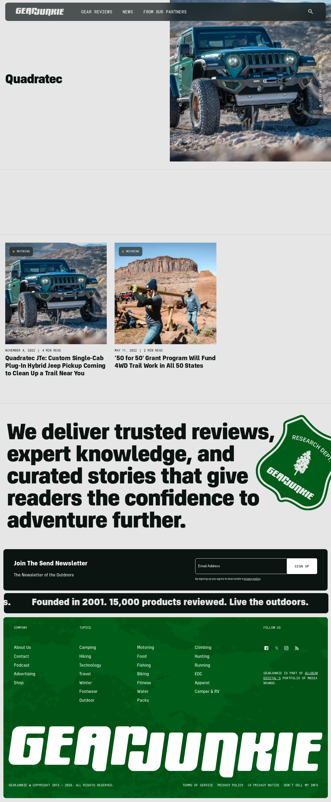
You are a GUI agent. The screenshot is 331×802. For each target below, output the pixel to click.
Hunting (202, 657)
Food (141, 657)
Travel (85, 674)
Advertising (24, 674)
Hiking (85, 657)
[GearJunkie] (40, 12)
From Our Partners (165, 11)
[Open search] (310, 12)
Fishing (143, 666)
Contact (21, 657)
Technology (90, 666)
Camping (87, 648)
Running (202, 666)
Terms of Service (197, 785)
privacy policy (252, 579)
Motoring (23, 251)
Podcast (22, 666)
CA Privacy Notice (263, 785)
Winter (85, 683)
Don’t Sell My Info (301, 785)
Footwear (88, 692)
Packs (143, 701)
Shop (19, 683)
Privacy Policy (230, 785)
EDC (198, 674)
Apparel (202, 683)
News (128, 11)
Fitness (144, 683)
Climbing (203, 648)
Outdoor (86, 701)
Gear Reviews (96, 11)
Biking (143, 674)
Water (142, 692)
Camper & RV (207, 692)
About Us (22, 648)
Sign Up (302, 566)
